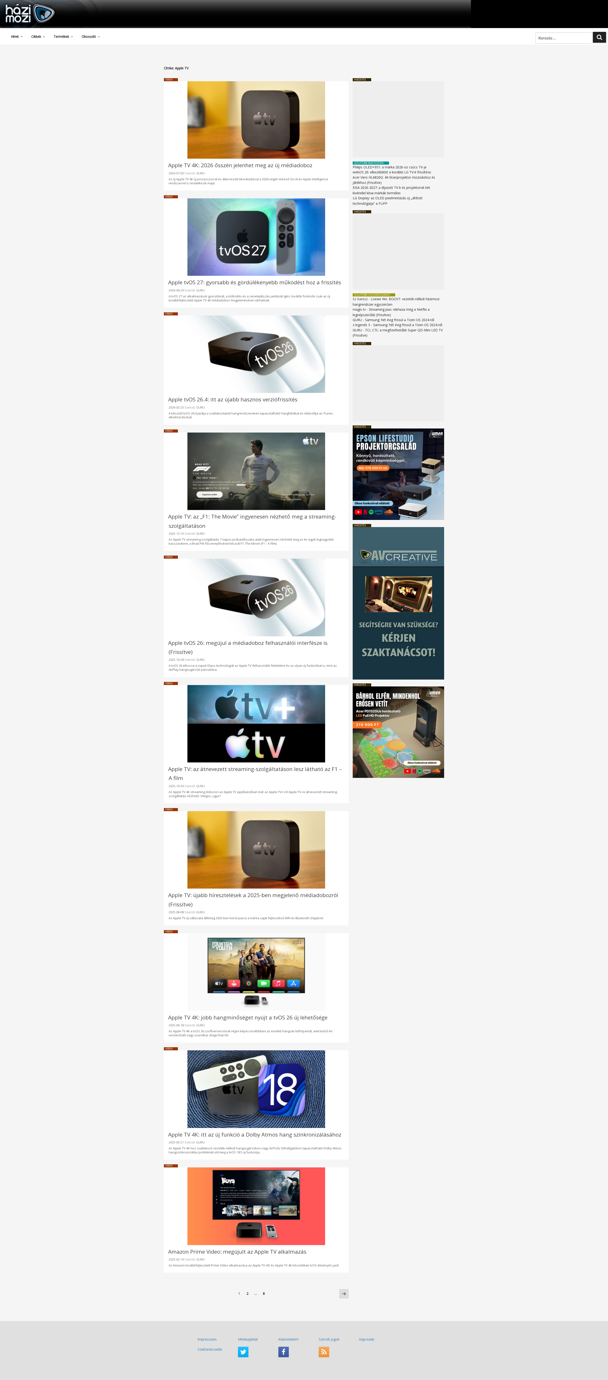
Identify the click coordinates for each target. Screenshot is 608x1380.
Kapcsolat (366, 1339)
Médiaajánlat (248, 1339)
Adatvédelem (288, 1339)
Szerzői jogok (329, 1339)
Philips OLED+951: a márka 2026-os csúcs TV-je (390, 167)
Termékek (61, 36)
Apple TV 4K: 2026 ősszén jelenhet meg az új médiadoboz (240, 165)
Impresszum (207, 1339)
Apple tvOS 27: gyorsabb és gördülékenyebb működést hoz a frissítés (254, 282)
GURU (200, 173)
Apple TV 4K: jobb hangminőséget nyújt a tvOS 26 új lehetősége (248, 1017)
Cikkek (36, 36)
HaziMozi (23, 5)
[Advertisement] (398, 119)
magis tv (359, 309)
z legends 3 (361, 325)
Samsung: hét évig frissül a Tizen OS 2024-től (399, 320)
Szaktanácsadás (210, 1349)
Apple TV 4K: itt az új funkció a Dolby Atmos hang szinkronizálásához (254, 1134)
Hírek (15, 36)
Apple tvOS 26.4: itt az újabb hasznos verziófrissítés (232, 399)
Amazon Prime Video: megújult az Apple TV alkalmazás (237, 1251)
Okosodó (89, 36)
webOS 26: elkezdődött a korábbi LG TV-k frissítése (392, 172)
